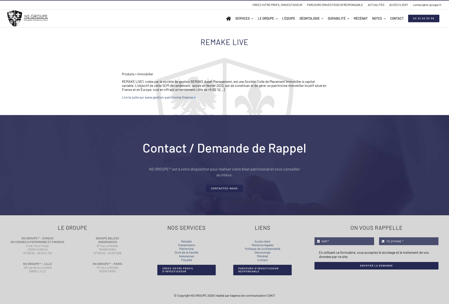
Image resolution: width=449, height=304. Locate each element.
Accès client (262, 241)
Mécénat (262, 256)
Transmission (186, 245)
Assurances (186, 256)
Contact (262, 260)
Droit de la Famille (186, 252)
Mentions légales (262, 245)
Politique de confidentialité (262, 249)
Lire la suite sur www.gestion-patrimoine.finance (157, 97)
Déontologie (262, 252)
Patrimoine (186, 249)
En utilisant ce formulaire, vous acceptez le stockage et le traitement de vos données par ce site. (374, 254)
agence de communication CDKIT (253, 295)
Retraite (186, 241)
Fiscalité (186, 260)
